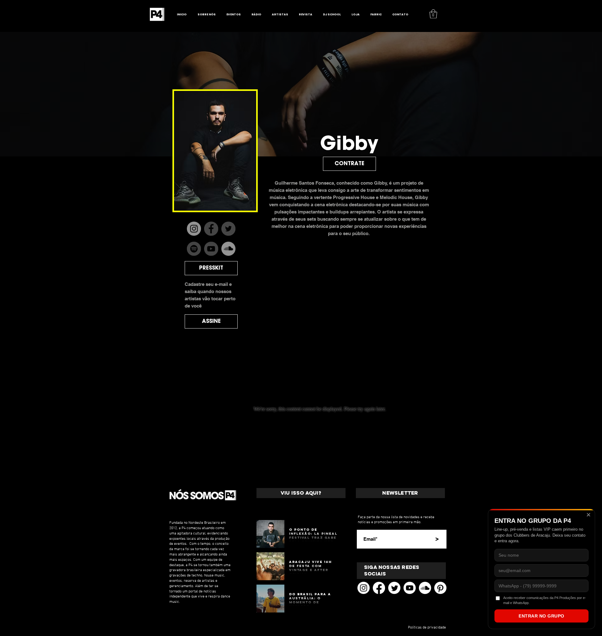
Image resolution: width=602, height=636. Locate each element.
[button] (433, 13)
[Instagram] (194, 229)
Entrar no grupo (541, 615)
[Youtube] (410, 588)
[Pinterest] (440, 588)
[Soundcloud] (425, 588)
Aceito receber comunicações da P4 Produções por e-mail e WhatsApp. (544, 600)
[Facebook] (379, 588)
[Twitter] (394, 588)
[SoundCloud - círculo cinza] (228, 249)
